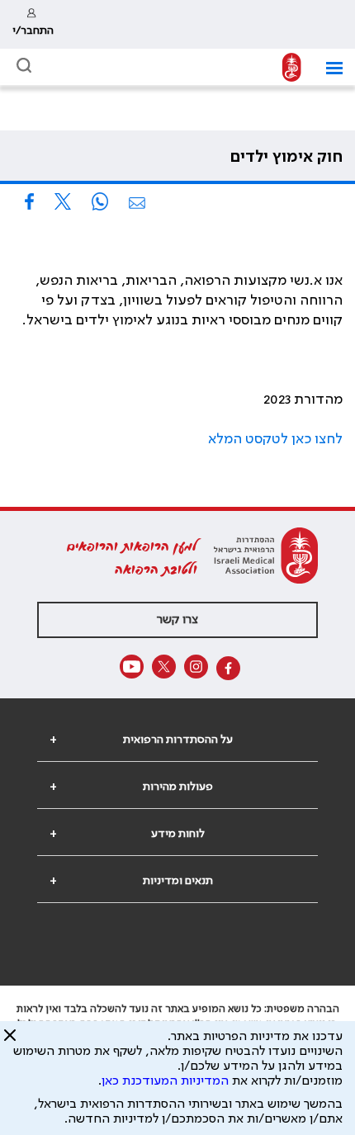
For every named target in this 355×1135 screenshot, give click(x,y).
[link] (33, 24)
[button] (328, 68)
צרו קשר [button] (177, 620)
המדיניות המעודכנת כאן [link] (165, 1081)
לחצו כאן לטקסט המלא (275, 439)
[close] (10, 1041)
